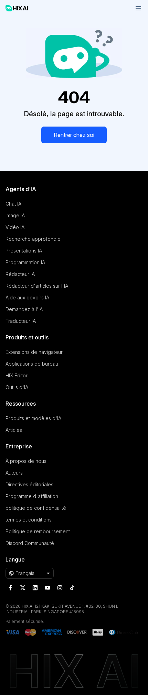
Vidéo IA (15, 227)
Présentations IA (24, 251)
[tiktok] (72, 588)
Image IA (15, 215)
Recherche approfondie (33, 239)
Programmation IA (25, 262)
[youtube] (47, 588)
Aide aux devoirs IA (27, 297)
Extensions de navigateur (34, 352)
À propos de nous (26, 461)
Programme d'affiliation (32, 496)
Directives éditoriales (29, 484)
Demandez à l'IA (24, 309)
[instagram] (60, 588)
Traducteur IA (21, 321)
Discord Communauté (30, 543)
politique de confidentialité (36, 508)
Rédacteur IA (20, 274)
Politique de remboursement (38, 531)
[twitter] (23, 588)
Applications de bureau (32, 364)
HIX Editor (17, 375)
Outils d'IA (17, 387)
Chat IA (13, 204)
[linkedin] (35, 588)
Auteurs (14, 473)
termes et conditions (29, 520)
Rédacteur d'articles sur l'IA (37, 286)
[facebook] (10, 588)
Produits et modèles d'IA (33, 418)
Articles (14, 430)
